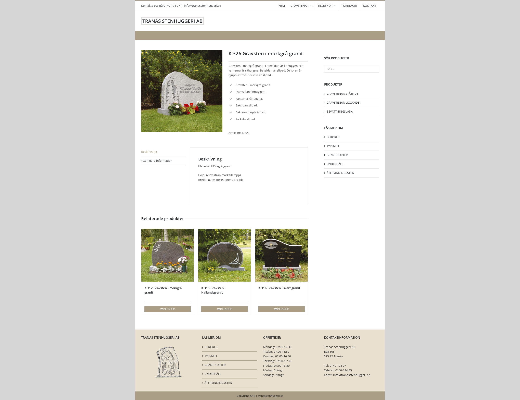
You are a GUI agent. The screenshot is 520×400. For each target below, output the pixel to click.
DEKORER (333, 137)
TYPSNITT (333, 146)
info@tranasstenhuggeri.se (202, 6)
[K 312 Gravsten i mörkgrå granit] (167, 255)
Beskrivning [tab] (149, 152)
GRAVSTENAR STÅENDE (342, 93)
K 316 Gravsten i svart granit (279, 288)
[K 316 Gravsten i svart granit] (281, 255)
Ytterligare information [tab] (156, 161)
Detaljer (169, 309)
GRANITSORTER (337, 155)
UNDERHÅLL (335, 164)
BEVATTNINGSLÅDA (340, 111)
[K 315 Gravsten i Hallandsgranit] (224, 255)
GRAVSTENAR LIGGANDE (343, 102)
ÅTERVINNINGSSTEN (340, 173)
